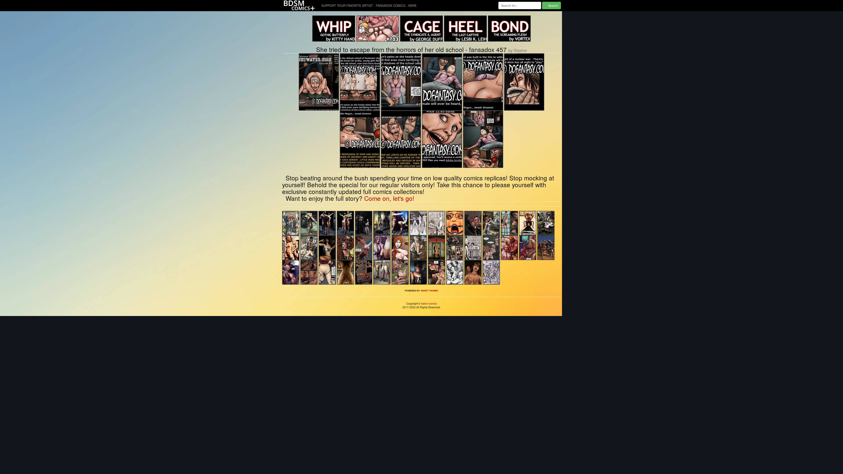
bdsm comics (429, 303)
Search (552, 5)
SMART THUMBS (429, 290)
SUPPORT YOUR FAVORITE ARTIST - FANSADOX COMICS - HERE (368, 5)
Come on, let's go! (389, 198)
